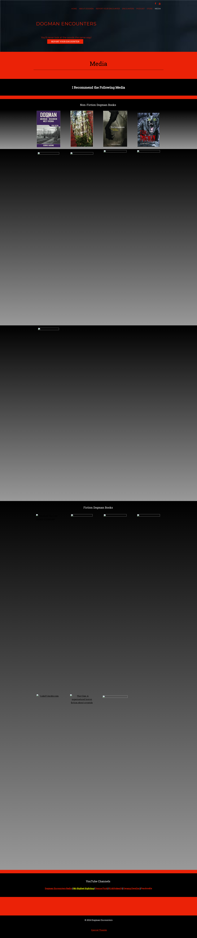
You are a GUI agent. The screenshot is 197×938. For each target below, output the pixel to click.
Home (74, 9)
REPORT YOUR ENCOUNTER (65, 41)
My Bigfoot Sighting (83, 888)
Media (158, 9)
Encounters (128, 9)
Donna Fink (101, 888)
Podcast (140, 9)
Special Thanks (99, 930)
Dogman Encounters (66, 24)
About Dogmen (86, 9)
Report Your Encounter (108, 9)
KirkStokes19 (115, 888)
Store (150, 9)
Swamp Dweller (131, 888)
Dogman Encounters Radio (58, 888)
